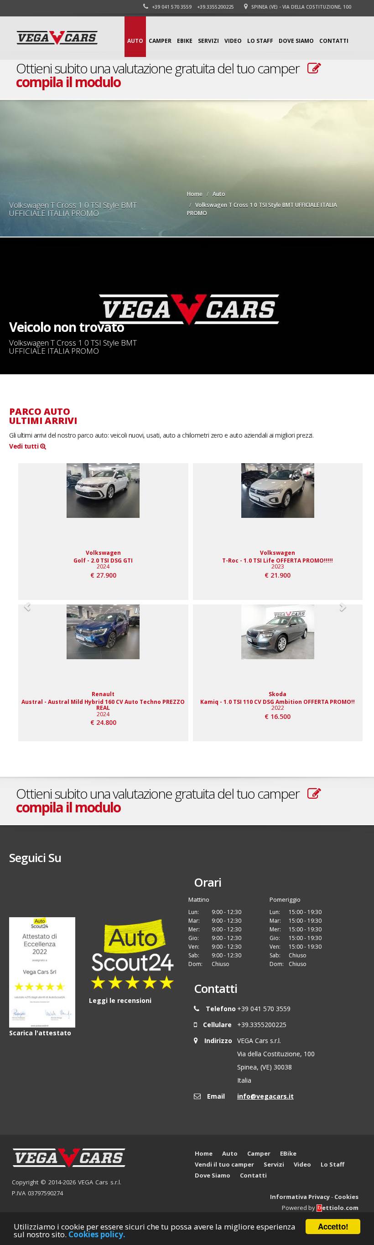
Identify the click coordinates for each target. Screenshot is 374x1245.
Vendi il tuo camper (224, 1164)
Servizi (208, 41)
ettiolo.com (340, 1208)
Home (195, 194)
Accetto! (333, 1226)
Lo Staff (260, 41)
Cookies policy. (96, 1234)
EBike (184, 41)
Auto (135, 41)
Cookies (346, 1197)
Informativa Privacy (300, 1197)
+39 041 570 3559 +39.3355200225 (192, 7)
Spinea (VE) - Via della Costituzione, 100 (300, 7)
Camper (160, 41)
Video (233, 41)
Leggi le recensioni (120, 1000)
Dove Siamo (296, 41)
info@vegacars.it (265, 1096)
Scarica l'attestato (40, 1032)
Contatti (333, 41)
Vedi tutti (24, 446)
